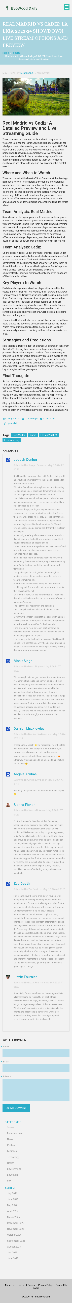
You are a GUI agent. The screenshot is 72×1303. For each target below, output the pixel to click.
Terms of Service (26, 1285)
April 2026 (12, 1211)
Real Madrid (19, 435)
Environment (14, 1169)
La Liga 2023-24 (49, 435)
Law (9, 1180)
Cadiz (33, 435)
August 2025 (14, 1246)
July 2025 (12, 1252)
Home (6, 52)
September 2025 (16, 1240)
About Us (10, 1285)
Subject (7, 1076)
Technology (13, 1157)
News (10, 1139)
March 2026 (13, 1217)
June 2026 (12, 1199)
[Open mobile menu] (66, 7)
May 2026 (12, 1205)
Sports (16, 52)
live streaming (11, 440)
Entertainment (15, 1133)
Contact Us (61, 1285)
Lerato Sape (26, 73)
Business (12, 1151)
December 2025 (15, 1223)
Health (10, 1163)
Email (6, 1061)
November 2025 (15, 1229)
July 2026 (12, 1193)
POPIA (36, 1288)
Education (12, 1174)
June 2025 (12, 1258)
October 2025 (14, 1234)
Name (6, 1046)
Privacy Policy (45, 1285)
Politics (11, 1145)
